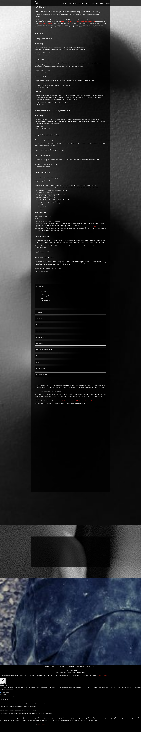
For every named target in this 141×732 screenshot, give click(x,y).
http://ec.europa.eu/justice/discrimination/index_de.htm (77, 401)
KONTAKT (107, 3)
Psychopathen (42, 23)
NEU (101, 3)
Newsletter (39, 473)
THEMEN (60, 561)
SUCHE (81, 3)
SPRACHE (81, 561)
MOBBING (81, 547)
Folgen (40, 469)
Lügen (93, 21)
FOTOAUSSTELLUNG (39, 547)
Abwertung (87, 21)
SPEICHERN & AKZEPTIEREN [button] (6, 731)
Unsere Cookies (5, 692)
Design (83, 672)
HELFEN (87, 3)
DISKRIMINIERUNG (102, 547)
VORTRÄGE (60, 547)
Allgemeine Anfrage (49, 619)
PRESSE (88, 666)
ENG (93, 666)
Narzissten (50, 23)
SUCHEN (39, 561)
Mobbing (63, 21)
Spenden (55, 437)
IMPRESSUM (70, 666)
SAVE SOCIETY (74, 670)
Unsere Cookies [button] (4, 691)
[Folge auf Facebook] (36, 469)
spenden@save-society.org (42, 439)
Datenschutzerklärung (56, 635)
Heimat (96, 227)
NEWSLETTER (61, 666)
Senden (96, 630)
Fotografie (74, 672)
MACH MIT (95, 3)
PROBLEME (72, 3)
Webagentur (79, 672)
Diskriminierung (71, 21)
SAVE (64, 3)
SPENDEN (53, 666)
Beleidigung (80, 21)
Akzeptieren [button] (13, 677)
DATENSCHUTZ (80, 666)
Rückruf (45, 621)
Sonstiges (46, 626)
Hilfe (44, 624)
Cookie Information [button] (5, 677)
